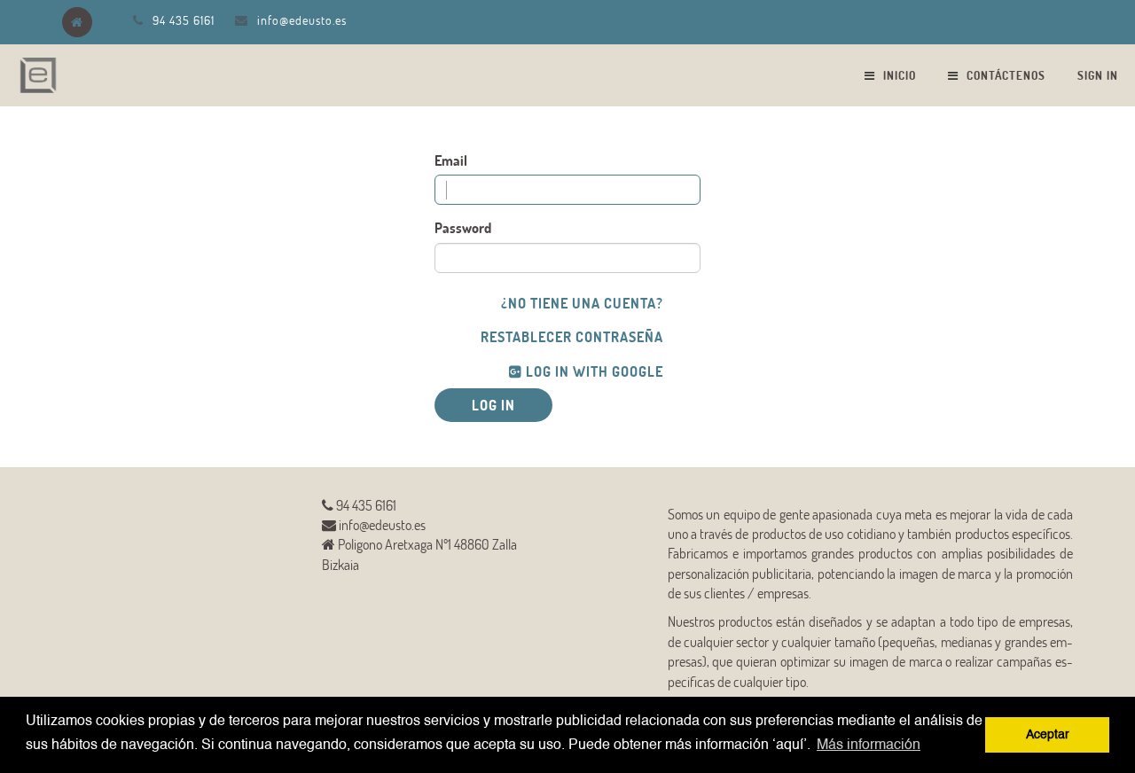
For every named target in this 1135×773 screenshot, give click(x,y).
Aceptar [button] (1047, 735)
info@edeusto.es (302, 20)
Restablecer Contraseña (572, 336)
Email (450, 160)
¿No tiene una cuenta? (582, 302)
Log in (493, 404)
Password (462, 227)
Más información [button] (868, 745)
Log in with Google (592, 371)
